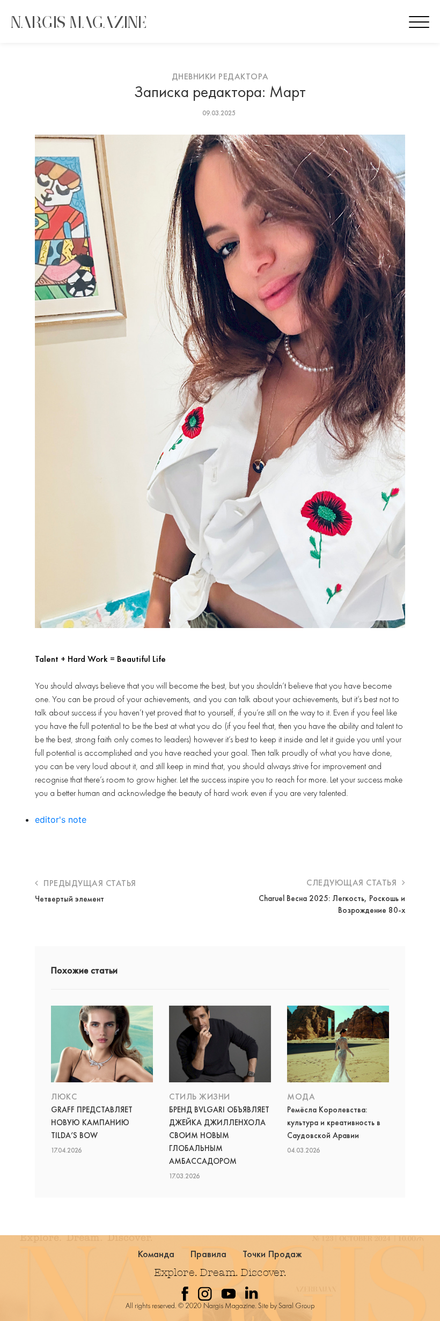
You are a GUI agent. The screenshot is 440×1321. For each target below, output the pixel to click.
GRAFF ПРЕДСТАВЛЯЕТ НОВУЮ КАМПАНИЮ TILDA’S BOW (92, 1122)
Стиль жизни (199, 1096)
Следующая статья (352, 882)
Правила (208, 1254)
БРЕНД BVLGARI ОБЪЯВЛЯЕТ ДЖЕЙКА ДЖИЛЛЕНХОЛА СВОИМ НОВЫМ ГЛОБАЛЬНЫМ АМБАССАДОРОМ (219, 1135)
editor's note (60, 819)
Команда (156, 1254)
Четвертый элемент (69, 899)
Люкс (64, 1096)
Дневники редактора (220, 76)
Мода (301, 1096)
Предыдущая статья (88, 883)
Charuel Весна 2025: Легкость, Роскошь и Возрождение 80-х (332, 904)
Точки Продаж (273, 1254)
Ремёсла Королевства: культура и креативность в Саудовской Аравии (333, 1122)
